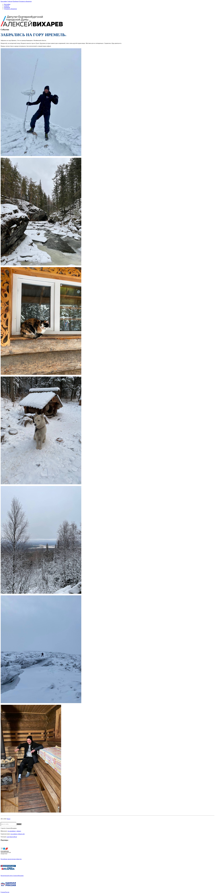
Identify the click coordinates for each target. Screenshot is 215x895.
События (9, 1)
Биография (4, 1)
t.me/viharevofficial (12, 837)
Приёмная (15, 1)
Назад (8, 819)
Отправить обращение (25, 1)
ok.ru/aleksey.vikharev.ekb (17, 834)
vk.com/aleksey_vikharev (14, 831)
